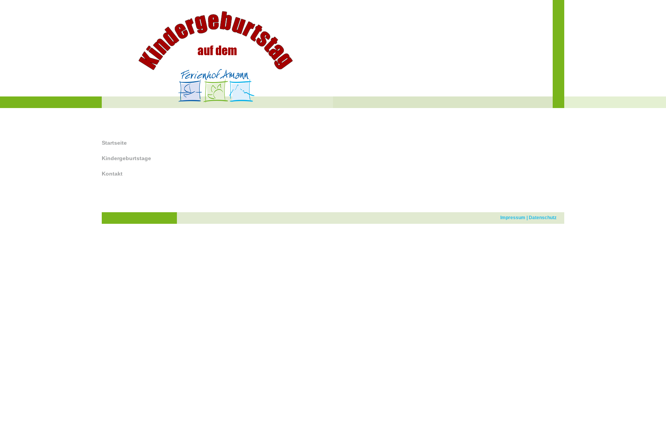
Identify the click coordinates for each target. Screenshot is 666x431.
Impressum (512, 217)
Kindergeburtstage (126, 158)
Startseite (114, 143)
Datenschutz (543, 217)
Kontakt (112, 174)
